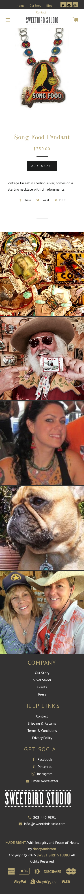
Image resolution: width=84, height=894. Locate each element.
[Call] (30, 817)
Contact (41, 12)
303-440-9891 (44, 817)
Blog (49, 6)
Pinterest (44, 766)
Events (42, 687)
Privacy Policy (42, 737)
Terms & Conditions (42, 730)
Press (42, 694)
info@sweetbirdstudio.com (44, 823)
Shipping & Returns (42, 723)
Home (20, 6)
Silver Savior (42, 680)
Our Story (35, 6)
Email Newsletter (44, 781)
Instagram (44, 773)
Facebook (44, 759)
